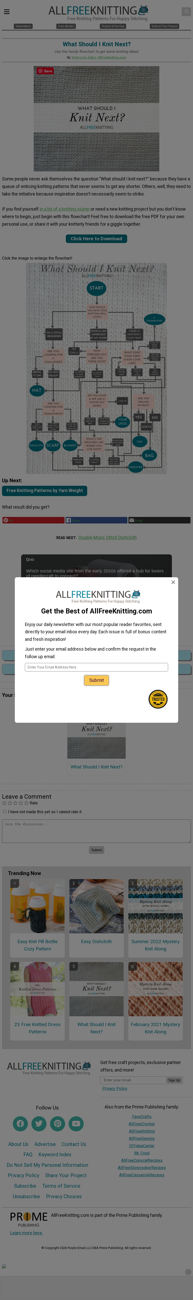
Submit (96, 680)
